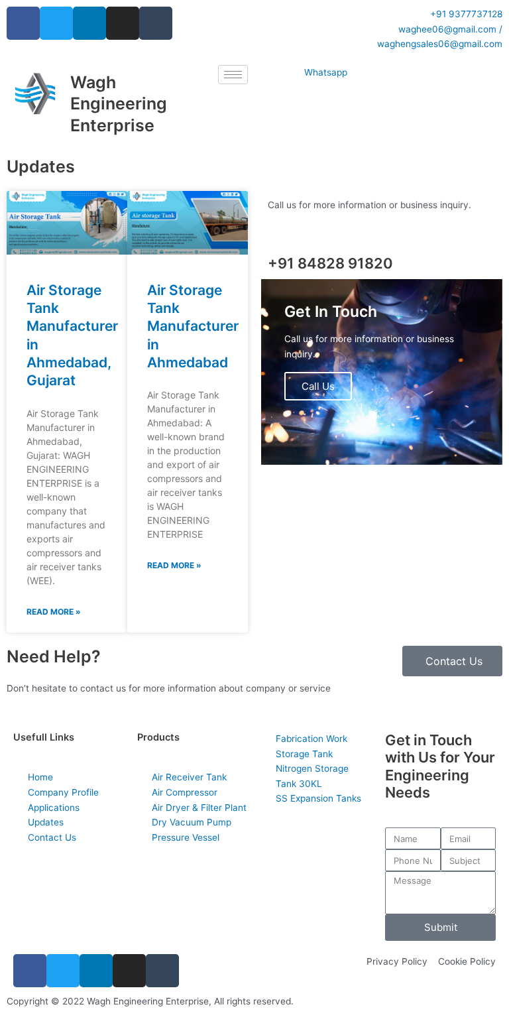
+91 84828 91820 (330, 263)
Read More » (54, 612)
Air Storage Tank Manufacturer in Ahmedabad (193, 326)
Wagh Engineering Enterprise (118, 103)
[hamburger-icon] (233, 74)
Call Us (318, 386)
